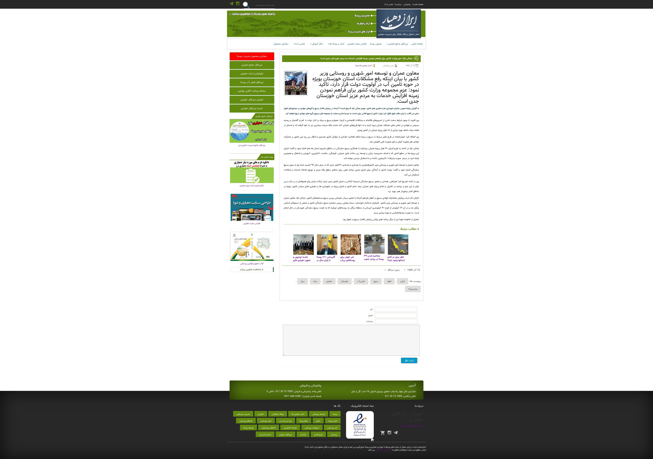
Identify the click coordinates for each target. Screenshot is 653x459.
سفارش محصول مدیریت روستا (252, 56)
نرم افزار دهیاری (285, 434)
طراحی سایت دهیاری (357, 44)
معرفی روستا (376, 44)
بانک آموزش (317, 44)
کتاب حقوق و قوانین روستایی (252, 263)
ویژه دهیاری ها (267, 157)
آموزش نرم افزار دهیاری (251, 100)
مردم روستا (412, 289)
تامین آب (361, 281)
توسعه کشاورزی (290, 427)
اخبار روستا (332, 421)
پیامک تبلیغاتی (278, 414)
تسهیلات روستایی (312, 427)
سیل (302, 281)
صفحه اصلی (417, 44)
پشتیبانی (407, 4)
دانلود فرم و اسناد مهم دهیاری (252, 185)
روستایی (334, 434)
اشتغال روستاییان (269, 427)
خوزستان (344, 281)
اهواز (389, 281)
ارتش (402, 281)
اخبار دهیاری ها (366, 65)
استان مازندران (265, 434)
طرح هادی (318, 434)
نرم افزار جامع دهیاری (398, 44)
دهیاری (329, 281)
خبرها (357, 65)
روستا (335, 414)
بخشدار (303, 434)
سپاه (315, 281)
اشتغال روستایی (245, 421)
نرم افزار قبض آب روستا (251, 82)
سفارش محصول (281, 44)
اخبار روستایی (265, 421)
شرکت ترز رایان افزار (383, 450)
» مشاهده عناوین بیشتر (251, 269)
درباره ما (398, 4)
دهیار (318, 421)
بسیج (376, 281)
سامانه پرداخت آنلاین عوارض (252, 91)
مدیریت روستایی (243, 414)
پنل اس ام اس (285, 421)
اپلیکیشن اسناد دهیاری (252, 73)
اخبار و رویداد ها (336, 44)
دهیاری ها (304, 421)
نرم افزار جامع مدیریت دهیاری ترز (251, 145)
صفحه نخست (417, 4)
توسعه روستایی (318, 414)
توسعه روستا (248, 427)
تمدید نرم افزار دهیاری (252, 108)
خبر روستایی (332, 427)
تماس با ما (389, 4)
